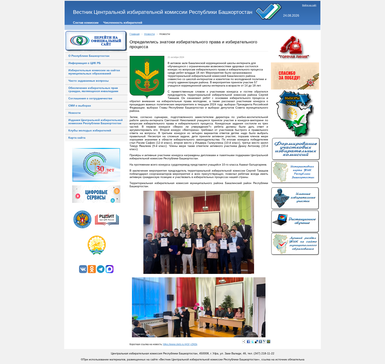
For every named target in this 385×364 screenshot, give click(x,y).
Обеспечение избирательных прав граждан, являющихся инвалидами (93, 89)
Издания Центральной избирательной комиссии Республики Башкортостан (95, 121)
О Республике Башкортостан (88, 55)
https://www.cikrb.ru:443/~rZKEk (180, 344)
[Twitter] (252, 341)
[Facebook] (248, 341)
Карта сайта (76, 137)
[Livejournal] (264, 341)
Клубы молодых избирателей (89, 130)
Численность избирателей (122, 22)
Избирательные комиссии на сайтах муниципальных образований (94, 72)
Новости (74, 112)
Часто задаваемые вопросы (88, 80)
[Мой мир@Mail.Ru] (268, 341)
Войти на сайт (309, 5)
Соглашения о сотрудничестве (90, 98)
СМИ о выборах (79, 105)
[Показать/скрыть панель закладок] (244, 342)
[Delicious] (256, 341)
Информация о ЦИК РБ (84, 63)
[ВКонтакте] (260, 341)
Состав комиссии (85, 22)
